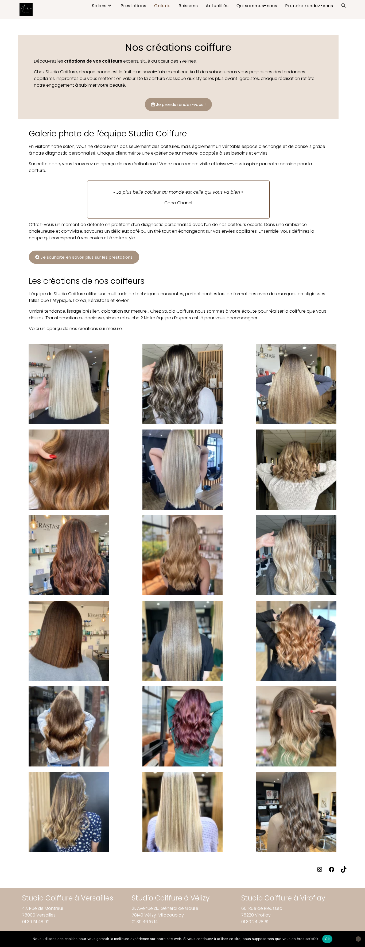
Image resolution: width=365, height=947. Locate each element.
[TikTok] (343, 871)
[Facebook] (331, 871)
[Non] (358, 939)
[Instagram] (319, 871)
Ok (327, 939)
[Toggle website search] (343, 6)
